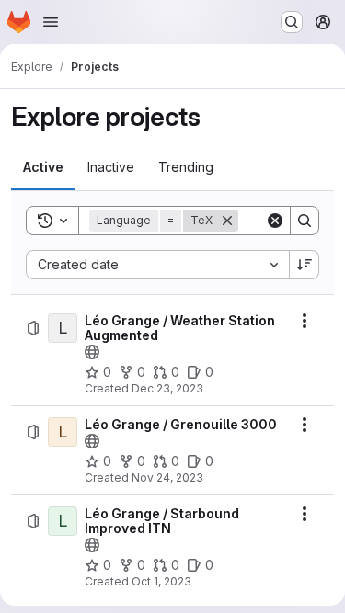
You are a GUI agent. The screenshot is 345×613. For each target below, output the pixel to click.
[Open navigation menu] (50, 22)
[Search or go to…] (292, 22)
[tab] (43, 167)
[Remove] (227, 221)
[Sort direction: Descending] (304, 264)
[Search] (304, 220)
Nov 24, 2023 (167, 477)
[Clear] (275, 221)
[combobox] (157, 264)
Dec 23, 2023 (167, 388)
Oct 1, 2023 (161, 581)
